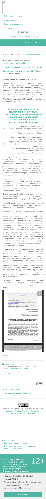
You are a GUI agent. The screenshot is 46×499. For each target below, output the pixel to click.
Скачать (5, 355)
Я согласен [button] (23, 495)
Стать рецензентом (10, 389)
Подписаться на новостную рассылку (23, 37)
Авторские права (10, 20)
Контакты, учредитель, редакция (16, 394)
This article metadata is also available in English (21, 67)
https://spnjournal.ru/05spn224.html (16, 63)
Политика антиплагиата (13, 24)
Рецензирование (10, 28)
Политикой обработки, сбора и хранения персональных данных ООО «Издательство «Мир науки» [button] (22, 485)
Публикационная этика (13, 16)
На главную (9, 440)
